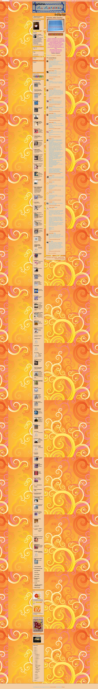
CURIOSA (35, 171)
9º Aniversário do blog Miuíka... (40, 262)
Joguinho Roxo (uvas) (40, 276)
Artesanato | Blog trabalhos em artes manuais (37, 245)
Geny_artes (36, 387)
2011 (35, 651)
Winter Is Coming (39, 330)
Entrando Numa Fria (37, 89)
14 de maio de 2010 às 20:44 (55, 136)
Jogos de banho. (39, 207)
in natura (50, 175)
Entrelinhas (36, 452)
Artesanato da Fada (37, 518)
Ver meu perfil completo (37, 44)
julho (36, 661)
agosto (36, 659)
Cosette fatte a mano (37, 371)
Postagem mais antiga (60, 258)
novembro (37, 655)
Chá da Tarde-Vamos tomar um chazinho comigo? (37, 409)
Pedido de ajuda (37, 665)
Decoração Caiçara (40, 531)
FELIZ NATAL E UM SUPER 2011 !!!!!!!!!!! (40, 546)
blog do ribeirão (37, 114)
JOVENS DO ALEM (37, 438)
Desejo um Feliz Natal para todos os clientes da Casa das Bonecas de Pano (38, 144)
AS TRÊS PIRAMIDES (37, 179)
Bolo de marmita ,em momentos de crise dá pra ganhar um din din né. (38, 315)
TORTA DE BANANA (37, 368)
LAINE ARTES (36, 345)
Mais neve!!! (40, 505)
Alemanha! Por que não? (38, 568)
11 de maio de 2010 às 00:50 (55, 68)
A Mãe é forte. (37, 671)
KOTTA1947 (36, 431)
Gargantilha (40, 538)
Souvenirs (39, 560)
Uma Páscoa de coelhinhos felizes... (40, 231)
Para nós (39, 361)
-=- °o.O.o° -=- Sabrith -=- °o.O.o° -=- (38, 529)
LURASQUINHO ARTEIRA (38, 312)
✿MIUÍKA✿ (36, 260)
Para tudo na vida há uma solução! (38, 164)
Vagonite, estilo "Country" (37, 669)
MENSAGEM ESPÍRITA (38, 121)
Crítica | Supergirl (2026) (38, 90)
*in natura (36, 424)
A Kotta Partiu (40, 432)
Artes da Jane (36, 202)
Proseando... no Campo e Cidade (38, 303)
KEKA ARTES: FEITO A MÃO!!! (38, 213)
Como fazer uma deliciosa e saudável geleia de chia (40, 131)
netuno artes (51, 122)
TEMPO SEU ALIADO (40, 123)
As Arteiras (38, 4)
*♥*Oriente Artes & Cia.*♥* (38, 504)
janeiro (36, 678)
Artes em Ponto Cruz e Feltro (38, 221)
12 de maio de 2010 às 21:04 (54, 111)
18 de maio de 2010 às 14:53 (54, 251)
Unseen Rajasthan (37, 570)
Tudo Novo (40, 108)
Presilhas (36, 672)
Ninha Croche (36, 320)
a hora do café (36, 525)
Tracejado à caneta (40, 297)
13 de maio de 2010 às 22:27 (54, 120)
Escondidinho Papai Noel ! (40, 458)
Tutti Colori (36, 572)
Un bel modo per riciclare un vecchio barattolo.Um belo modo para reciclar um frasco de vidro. (38, 375)
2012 (35, 650)
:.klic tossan (36, 100)
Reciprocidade (40, 381)
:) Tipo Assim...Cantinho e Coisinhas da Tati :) (38, 585)
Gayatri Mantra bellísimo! (39, 472)
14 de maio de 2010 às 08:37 (54, 128)
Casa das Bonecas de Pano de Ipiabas (38, 141)
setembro (37, 658)
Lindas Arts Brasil (37, 281)
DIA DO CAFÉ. (40, 552)
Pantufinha (40, 268)
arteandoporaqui (37, 463)
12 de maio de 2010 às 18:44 (54, 104)
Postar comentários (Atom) (57, 261)
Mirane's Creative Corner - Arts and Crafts (38, 497)
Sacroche (35, 267)
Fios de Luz (36, 470)
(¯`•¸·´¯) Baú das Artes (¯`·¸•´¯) (38, 485)
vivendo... (35, 582)
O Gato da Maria (36, 574)
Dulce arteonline (37, 128)
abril (36, 674)
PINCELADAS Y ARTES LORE (38, 559)
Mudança (35, 486)
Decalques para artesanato (36, 578)
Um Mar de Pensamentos (38, 380)
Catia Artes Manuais (37, 566)
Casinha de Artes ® (37, 338)
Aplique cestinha (39, 84)
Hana (50, 241)
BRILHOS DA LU (37, 544)
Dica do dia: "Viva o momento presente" (40, 355)
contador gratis (35, 54)
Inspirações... (36, 453)
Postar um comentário (52, 253)
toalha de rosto (39, 95)
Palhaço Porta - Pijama (37, 667)
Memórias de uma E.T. (38, 493)
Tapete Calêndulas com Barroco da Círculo (40, 223)
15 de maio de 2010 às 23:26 (55, 173)
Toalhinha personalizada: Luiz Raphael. (40, 196)
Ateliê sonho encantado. (38, 205)
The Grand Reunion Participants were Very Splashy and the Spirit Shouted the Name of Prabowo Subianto (37, 190)
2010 (35, 653)
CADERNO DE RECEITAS (38, 551)
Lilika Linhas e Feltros (38, 511)
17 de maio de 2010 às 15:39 (54, 231)
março (36, 675)
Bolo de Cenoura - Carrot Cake (40, 322)
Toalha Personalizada (40, 447)
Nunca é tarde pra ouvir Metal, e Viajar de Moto (38, 187)
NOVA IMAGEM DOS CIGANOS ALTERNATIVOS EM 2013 (40, 420)
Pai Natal (39, 388)
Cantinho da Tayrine (37, 445)
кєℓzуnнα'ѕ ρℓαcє (37, 580)
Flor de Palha (36, 352)
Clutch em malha (40, 513)
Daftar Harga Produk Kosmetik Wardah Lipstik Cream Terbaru (38, 151)
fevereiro (37, 677)
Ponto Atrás (40, 402)
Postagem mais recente (52, 257)
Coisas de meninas (39, 479)
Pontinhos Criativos (37, 401)
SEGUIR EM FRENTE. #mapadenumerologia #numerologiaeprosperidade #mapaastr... (38, 158)
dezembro (37, 654)
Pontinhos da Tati (37, 274)
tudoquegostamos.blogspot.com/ (38, 537)
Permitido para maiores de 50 (38, 360)
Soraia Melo (51, 59)
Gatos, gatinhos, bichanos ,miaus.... (39, 396)
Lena (50, 130)
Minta (39, 425)
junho (36, 662)
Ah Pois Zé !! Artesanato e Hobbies (38, 328)
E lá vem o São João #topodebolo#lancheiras (40, 216)
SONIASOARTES (37, 149)
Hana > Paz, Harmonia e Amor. (38, 490)
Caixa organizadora (40, 499)
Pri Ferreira (51, 78)
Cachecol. (39, 254)
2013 (35, 648)
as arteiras (39, 34)
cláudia (50, 99)
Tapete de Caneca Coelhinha (39, 283)
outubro (36, 657)
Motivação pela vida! (40, 166)
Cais (39, 101)
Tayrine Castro (51, 70)
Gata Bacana (36, 288)
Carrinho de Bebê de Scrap (40, 290)
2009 (35, 680)
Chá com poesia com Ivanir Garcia (40, 412)
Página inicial (61, 257)
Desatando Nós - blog (37, 93)
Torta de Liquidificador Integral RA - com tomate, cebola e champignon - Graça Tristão (38, 307)
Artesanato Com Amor (38, 335)
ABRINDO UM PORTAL (38, 417)
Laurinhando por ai (37, 394)
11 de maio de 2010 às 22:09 (54, 97)
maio (36, 664)
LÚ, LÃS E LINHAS (37, 236)
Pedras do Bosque (37, 587)
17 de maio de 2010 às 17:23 (54, 239)
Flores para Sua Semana (40, 247)
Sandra (50, 138)
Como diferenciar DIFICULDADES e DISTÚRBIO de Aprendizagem (38, 174)
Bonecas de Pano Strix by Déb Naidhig (38, 229)
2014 (35, 647)
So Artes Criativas (37, 477)
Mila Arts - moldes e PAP (38, 107)
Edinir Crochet (36, 576)
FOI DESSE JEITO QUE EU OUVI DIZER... (38, 155)
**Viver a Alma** (52, 207)
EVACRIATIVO (36, 456)
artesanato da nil (37, 82)
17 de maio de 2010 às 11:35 (54, 205)
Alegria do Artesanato (37, 253)
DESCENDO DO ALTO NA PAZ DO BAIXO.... (40, 441)
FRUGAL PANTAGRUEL (38, 367)
